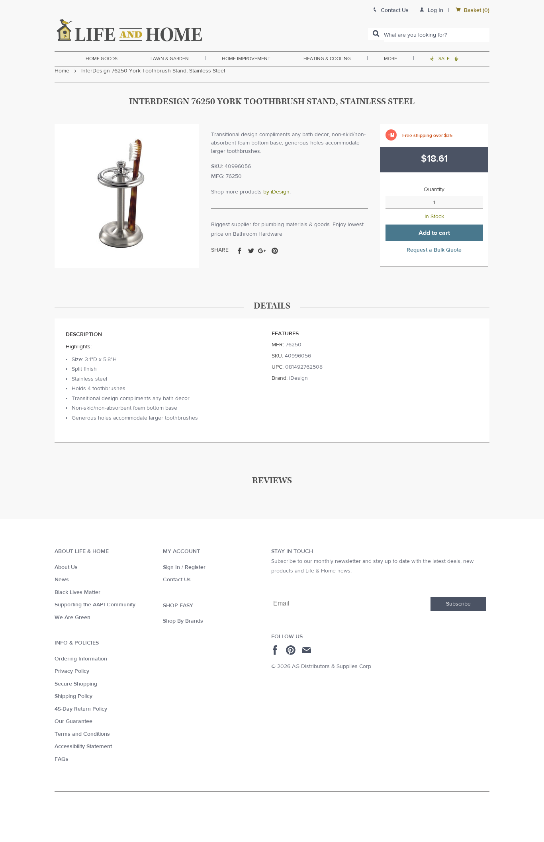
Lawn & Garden (170, 58)
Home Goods (101, 58)
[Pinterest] (291, 650)
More (390, 58)
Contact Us (177, 579)
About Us (66, 567)
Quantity (434, 189)
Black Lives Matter (77, 592)
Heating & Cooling (327, 58)
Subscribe (458, 604)
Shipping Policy (73, 696)
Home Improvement (246, 58)
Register (195, 567)
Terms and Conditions (82, 734)
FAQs (61, 759)
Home (62, 70)
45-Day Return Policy (81, 709)
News (62, 579)
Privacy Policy (72, 671)
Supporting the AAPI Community (95, 604)
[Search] (376, 34)
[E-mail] (307, 650)
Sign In (171, 567)
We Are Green (72, 617)
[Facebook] (276, 650)
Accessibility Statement (83, 746)
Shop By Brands (183, 621)
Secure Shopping (76, 684)
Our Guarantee (73, 721)
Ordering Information (81, 658)
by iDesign (276, 191)
